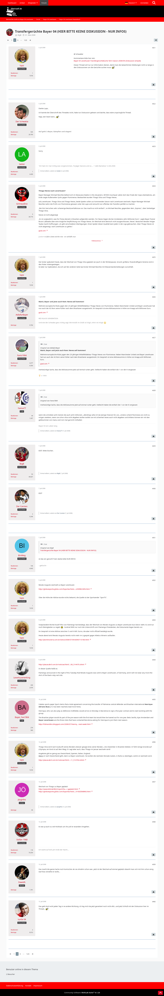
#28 (154, 390)
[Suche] (154, 3)
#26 (154, 297)
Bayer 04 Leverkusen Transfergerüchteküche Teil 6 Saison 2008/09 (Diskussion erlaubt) (107, 61)
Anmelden (144, 3)
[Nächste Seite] (30, 40)
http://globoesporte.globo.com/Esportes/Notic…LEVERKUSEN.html (64, 589)
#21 (154, 48)
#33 (154, 620)
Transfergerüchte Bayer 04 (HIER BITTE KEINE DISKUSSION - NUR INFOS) (68, 550)
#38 (154, 822)
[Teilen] (156, 40)
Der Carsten (61, 513)
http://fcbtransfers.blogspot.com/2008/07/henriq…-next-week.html (65, 724)
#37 (154, 782)
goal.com (42, 231)
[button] (131, 3)
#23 (154, 146)
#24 (154, 186)
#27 (154, 337)
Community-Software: (82, 992)
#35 (154, 699)
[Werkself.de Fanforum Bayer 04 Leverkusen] (82, 11)
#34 (154, 660)
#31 (154, 537)
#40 (154, 901)
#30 (154, 488)
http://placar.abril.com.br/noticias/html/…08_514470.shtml (61, 664)
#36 (154, 742)
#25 (154, 257)
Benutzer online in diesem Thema (22, 969)
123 (25, 40)
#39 (154, 864)
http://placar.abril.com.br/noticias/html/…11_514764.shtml (61, 760)
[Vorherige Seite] (8, 40)
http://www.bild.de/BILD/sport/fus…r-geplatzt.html (58, 789)
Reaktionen (14, 73)
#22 (154, 104)
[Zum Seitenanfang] (160, 993)
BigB (58, 473)
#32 (154, 580)
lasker (59, 171)
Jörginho (59, 807)
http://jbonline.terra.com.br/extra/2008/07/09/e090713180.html (64, 640)
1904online (96, 241)
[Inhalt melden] (154, 84)
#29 (154, 446)
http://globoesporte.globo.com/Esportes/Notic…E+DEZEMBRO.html (65, 791)
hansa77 (59, 431)
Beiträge (13, 76)
